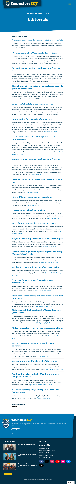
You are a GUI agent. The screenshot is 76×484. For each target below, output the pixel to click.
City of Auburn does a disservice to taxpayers (34, 223)
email (18, 433)
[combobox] (71, 482)
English (69, 482)
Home (29, 13)
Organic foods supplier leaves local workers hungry (37, 238)
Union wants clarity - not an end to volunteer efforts (37, 328)
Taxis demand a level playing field (28, 210)
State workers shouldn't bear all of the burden (34, 361)
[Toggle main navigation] (70, 3)
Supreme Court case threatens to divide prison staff (37, 40)
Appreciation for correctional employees (32, 119)
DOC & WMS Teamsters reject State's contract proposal (26, 445)
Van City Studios (48, 479)
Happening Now (37, 13)
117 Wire (46, 13)
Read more (8, 474)
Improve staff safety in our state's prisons (32, 104)
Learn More (16, 429)
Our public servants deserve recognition (32, 197)
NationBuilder (33, 479)
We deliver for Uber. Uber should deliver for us (35, 53)
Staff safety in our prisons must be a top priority (35, 267)
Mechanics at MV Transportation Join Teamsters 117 (27, 465)
